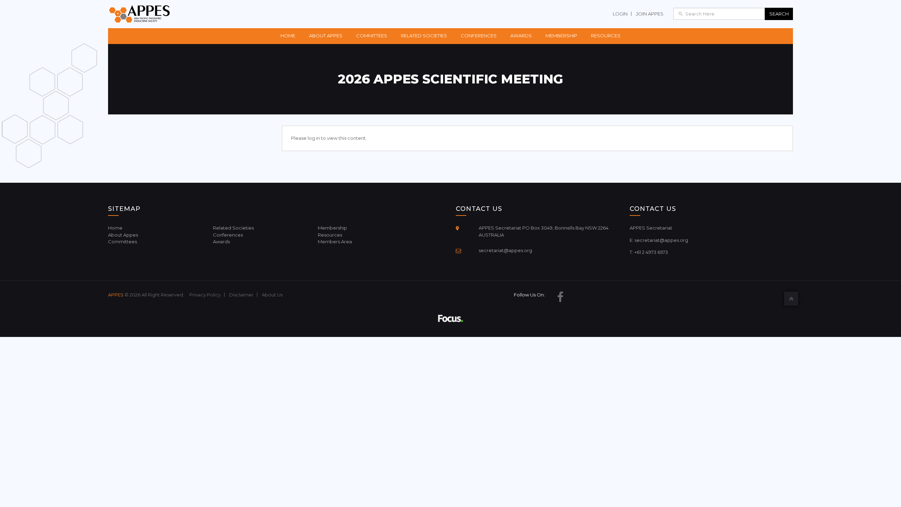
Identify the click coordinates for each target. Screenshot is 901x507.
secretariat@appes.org (505, 250)
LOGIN (620, 14)
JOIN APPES (649, 14)
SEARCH (779, 14)
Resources (605, 35)
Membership (561, 35)
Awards (521, 35)
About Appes (325, 35)
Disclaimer (241, 295)
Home (288, 35)
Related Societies (424, 35)
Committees (371, 35)
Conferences (479, 35)
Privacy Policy (205, 295)
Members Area (335, 241)
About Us (272, 295)
